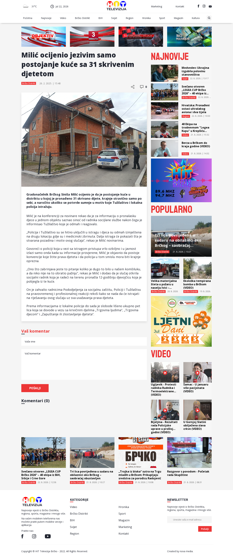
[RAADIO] (181, 201)
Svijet (114, 18)
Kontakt (180, 6)
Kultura (196, 18)
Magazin (178, 18)
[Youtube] (210, 6)
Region (129, 18)
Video (63, 18)
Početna (27, 18)
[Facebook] (198, 6)
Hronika (146, 18)
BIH (100, 18)
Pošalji (35, 388)
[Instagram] (204, 6)
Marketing (156, 6)
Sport (162, 18)
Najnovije (46, 18)
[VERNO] (181, 346)
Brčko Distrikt (82, 18)
